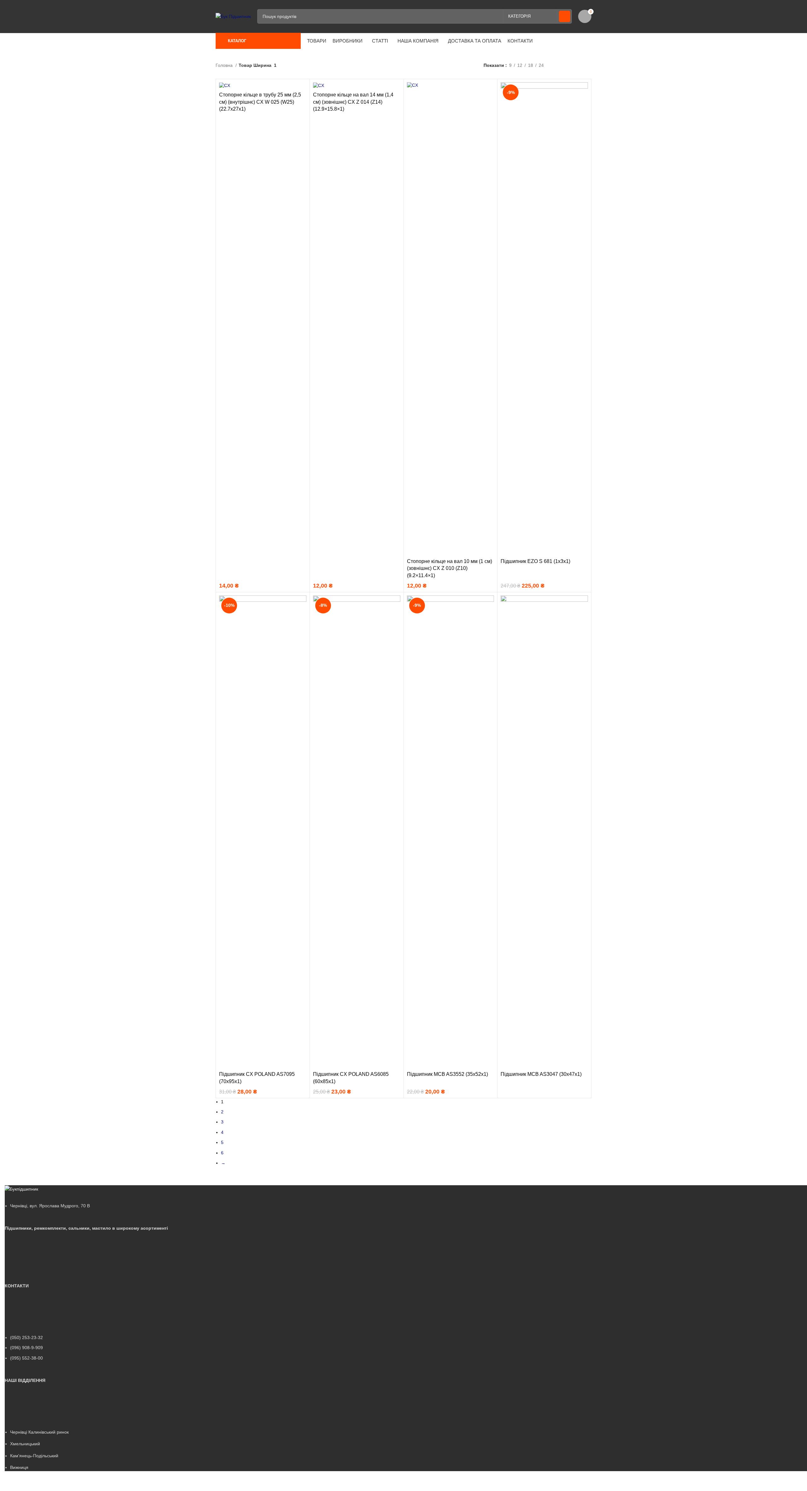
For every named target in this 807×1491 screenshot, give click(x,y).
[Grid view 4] (588, 65)
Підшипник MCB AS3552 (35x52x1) (447, 1074)
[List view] (558, 65)
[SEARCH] (564, 16)
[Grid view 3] (578, 65)
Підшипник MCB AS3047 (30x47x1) (541, 1074)
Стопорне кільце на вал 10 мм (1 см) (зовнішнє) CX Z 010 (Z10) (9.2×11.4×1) (449, 568)
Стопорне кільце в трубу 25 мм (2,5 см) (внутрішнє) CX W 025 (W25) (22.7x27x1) (260, 102)
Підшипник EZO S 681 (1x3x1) (535, 561)
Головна (225, 65)
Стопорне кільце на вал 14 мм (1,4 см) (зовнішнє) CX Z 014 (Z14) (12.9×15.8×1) (353, 102)
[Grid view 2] (569, 65)
